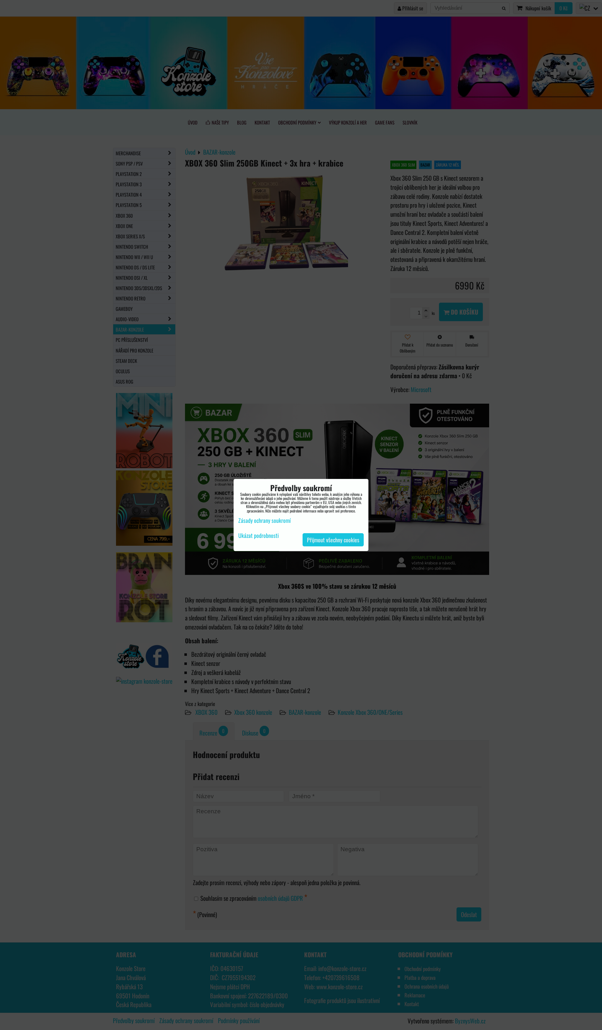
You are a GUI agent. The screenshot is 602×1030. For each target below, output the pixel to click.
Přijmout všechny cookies (333, 540)
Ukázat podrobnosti (258, 536)
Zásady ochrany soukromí (264, 520)
